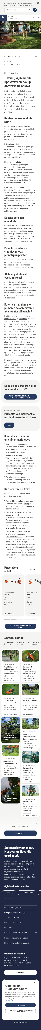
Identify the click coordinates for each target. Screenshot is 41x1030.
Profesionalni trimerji (14, 537)
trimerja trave (9, 129)
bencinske (23, 319)
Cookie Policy (10, 1001)
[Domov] (3, 18)
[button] (20, 578)
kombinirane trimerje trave (15, 287)
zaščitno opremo (18, 452)
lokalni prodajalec (13, 468)
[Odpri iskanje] (33, 17)
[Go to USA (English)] (35, 10)
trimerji (26, 504)
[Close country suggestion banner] (38, 3)
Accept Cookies (20, 1005)
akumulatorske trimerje (15, 528)
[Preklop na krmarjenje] (38, 17)
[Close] (34, 982)
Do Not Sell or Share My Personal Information (20, 1011)
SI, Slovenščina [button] (12, 18)
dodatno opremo (28, 482)
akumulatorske (10, 319)
